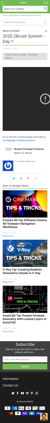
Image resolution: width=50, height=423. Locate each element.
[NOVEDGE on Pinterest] (32, 393)
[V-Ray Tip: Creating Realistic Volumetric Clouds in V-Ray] (25, 253)
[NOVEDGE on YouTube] (23, 393)
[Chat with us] (44, 417)
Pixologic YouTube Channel (21, 140)
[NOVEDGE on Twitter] (13, 393)
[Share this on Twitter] (14, 178)
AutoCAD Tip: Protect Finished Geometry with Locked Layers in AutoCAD (24, 319)
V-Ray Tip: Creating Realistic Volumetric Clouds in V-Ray (22, 271)
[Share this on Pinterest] (28, 178)
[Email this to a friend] (35, 178)
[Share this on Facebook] (21, 178)
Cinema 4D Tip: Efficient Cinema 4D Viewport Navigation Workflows (25, 223)
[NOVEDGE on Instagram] (37, 393)
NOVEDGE (28, 401)
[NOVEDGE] (23, 2)
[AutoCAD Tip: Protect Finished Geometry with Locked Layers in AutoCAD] (25, 299)
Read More (8, 236)
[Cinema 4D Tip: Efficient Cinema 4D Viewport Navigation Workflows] (25, 203)
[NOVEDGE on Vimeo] (27, 393)
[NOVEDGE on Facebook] (18, 393)
